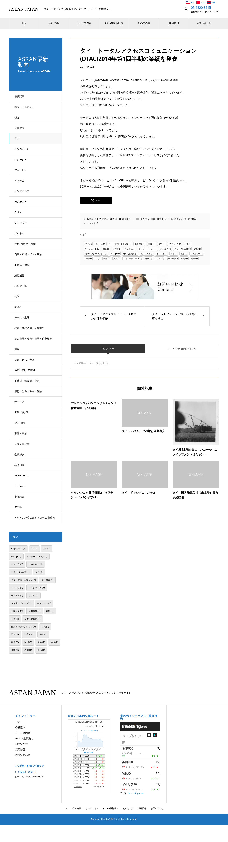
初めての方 (144, 23)
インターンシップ (146, 248)
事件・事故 (20, 433)
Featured (19, 486)
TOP (17, 722)
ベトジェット (91, 248)
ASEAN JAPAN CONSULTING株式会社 (113, 218)
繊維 (115, 258)
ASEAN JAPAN (23, 9)
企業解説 (19, 454)
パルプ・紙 (20, 286)
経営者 (116, 248)
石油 (182, 253)
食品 (193, 258)
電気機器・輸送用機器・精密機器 (33, 338)
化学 (16, 296)
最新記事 (19, 96)
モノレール (146, 253)
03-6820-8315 (201, 7)
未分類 (18, 507)
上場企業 (138, 244)
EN (193, 2)
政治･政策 (20, 422)
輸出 (105, 248)
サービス (19, 401)
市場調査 (19, 496)
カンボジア (20, 201)
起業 (196, 248)
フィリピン (20, 170)
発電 (172, 253)
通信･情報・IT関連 (24, 370)
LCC (186, 244)
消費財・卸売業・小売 (26, 380)
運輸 (16, 349)
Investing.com (136, 793)
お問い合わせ (203, 23)
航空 (160, 244)
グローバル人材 (181, 248)
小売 (183, 258)
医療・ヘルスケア (24, 107)
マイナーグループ (131, 258)
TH (213, 2)
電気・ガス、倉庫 (24, 359)
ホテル (158, 258)
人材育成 (129, 248)
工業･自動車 (21, 412)
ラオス (18, 212)
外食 (147, 258)
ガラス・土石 (21, 317)
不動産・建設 (21, 265)
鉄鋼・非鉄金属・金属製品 (29, 328)
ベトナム (19, 180)
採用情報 (174, 23)
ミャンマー (20, 222)
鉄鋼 (105, 258)
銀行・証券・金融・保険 (28, 391)
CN (203, 2)
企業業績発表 (21, 444)
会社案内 (20, 727)
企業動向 (19, 128)
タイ (16, 138)
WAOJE (114, 253)
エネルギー (195, 253)
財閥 (150, 244)
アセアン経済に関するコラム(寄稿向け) (34, 519)
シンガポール (21, 149)
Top (24, 23)
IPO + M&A (20, 475)
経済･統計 (20, 465)
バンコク (164, 248)
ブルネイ (19, 233)
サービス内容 (83, 23)
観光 (16, 117)
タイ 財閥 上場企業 (118, 244)
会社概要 (54, 23)
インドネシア (21, 191)
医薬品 (18, 307)
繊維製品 (19, 275)
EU (96, 258)
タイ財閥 (171, 258)
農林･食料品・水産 (25, 243)
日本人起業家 (129, 253)
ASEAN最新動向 (114, 23)
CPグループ (173, 244)
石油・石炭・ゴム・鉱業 (28, 254)
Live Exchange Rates (89, 721)
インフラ (160, 253)
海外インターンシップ (95, 253)
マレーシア (20, 159)
